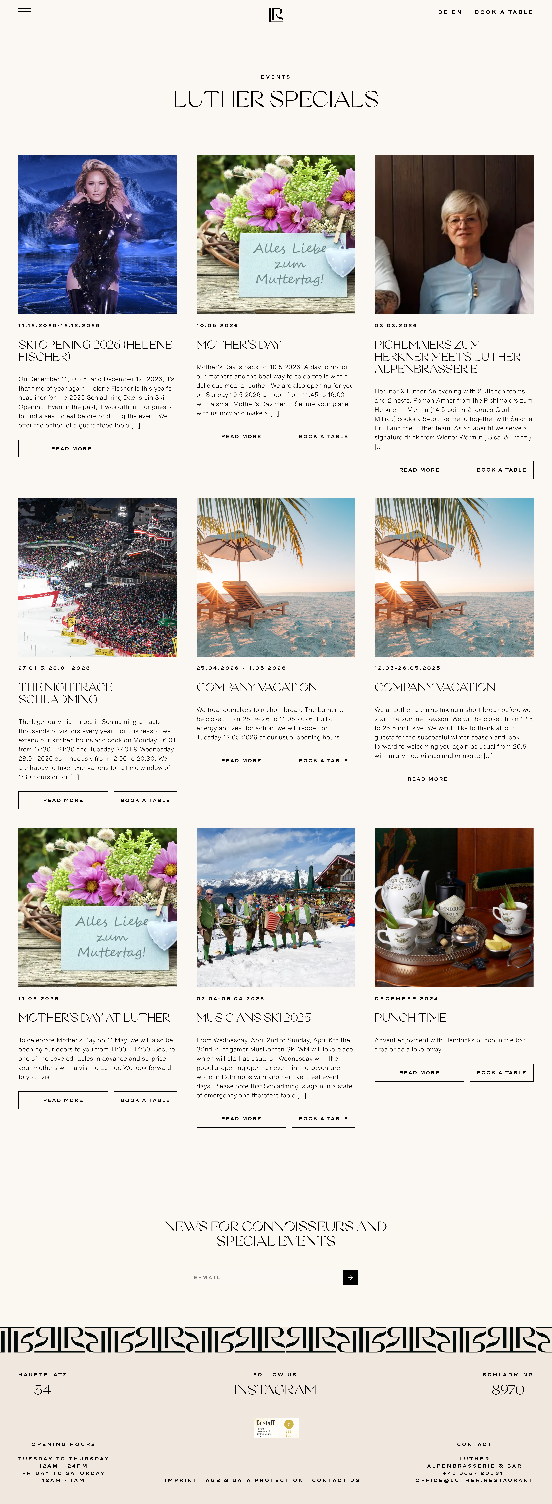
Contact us (336, 1480)
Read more (71, 448)
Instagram (275, 1391)
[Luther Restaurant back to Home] (276, 21)
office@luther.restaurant (474, 1480)
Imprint (181, 1480)
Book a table (504, 12)
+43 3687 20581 (474, 1473)
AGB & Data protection (255, 1480)
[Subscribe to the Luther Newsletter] (350, 1277)
